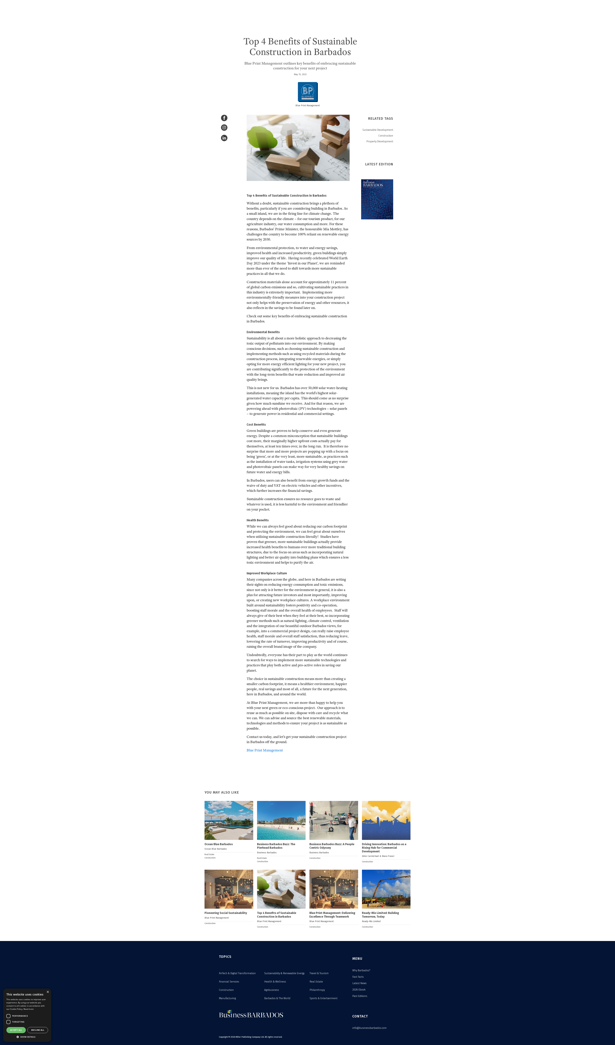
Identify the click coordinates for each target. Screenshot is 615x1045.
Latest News (359, 983)
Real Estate (209, 854)
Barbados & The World (277, 998)
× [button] (47, 992)
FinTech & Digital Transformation (237, 973)
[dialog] (27, 1015)
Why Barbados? (361, 970)
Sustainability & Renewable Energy (284, 973)
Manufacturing (227, 998)
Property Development (379, 141)
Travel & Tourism (319, 973)
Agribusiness (271, 989)
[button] (27, 1037)
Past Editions (359, 996)
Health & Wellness (275, 981)
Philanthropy (317, 989)
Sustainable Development (377, 129)
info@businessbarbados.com (369, 1027)
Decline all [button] (37, 1030)
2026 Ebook (358, 989)
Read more (29, 1009)
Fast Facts (358, 976)
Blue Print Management (307, 105)
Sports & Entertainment (323, 998)
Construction (385, 135)
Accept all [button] (16, 1030)
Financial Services (229, 981)
